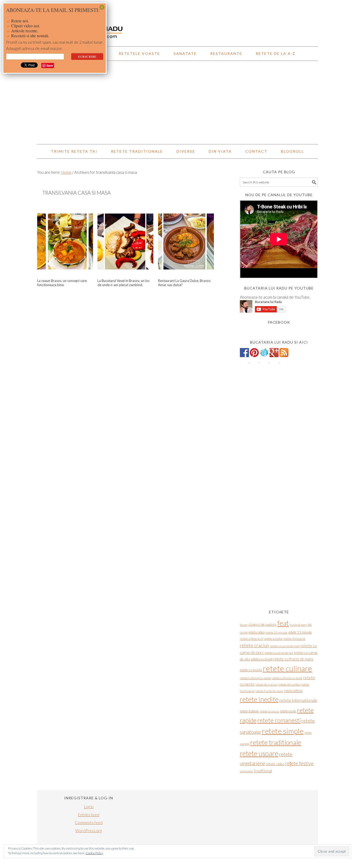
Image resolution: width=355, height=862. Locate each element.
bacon (244, 625)
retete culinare (287, 668)
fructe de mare (298, 624)
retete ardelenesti (251, 638)
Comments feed (89, 822)
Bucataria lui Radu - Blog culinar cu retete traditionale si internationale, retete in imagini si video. (177, 20)
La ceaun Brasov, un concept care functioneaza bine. (62, 283)
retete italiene (249, 711)
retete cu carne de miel (285, 646)
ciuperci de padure (262, 624)
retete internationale (298, 700)
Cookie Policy (94, 853)
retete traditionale (275, 742)
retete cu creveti (262, 659)
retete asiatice (273, 639)
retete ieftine (293, 691)
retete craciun (254, 645)
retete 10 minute (276, 632)
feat (283, 623)
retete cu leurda (251, 670)
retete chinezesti (294, 639)
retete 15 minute (300, 632)
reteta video (256, 632)
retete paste (288, 711)
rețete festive (299, 763)
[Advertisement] (177, 102)
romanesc (246, 771)
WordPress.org (88, 830)
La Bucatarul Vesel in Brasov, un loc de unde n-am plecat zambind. (123, 283)
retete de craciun (266, 684)
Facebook (279, 322)
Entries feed (88, 814)
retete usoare (259, 753)
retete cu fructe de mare (293, 659)
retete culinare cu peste (287, 678)
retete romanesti (279, 720)
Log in (89, 806)
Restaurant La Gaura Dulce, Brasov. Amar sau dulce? (184, 283)
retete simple (283, 730)
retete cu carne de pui (279, 653)
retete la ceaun (269, 711)
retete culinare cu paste (255, 678)
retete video (275, 764)
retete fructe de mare (269, 691)
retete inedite (259, 699)
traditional (263, 770)
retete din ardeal (289, 684)
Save (50, 65)
